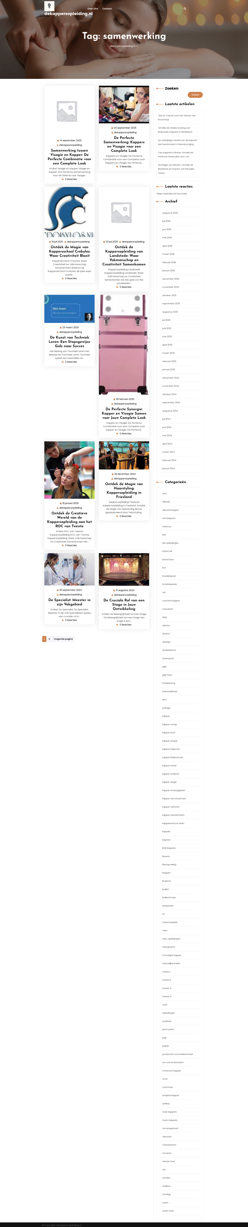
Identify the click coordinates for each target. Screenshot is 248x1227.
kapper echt (168, 732)
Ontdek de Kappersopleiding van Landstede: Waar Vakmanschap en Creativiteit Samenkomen (124, 255)
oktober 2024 (169, 394)
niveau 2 (166, 979)
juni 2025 (166, 328)
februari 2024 (169, 460)
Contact (107, 8)
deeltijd (166, 641)
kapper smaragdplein (173, 790)
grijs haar (167, 674)
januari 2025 (168, 369)
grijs (164, 666)
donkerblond (169, 650)
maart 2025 (168, 352)
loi (163, 913)
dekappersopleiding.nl (68, 13)
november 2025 (170, 287)
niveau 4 (166, 996)
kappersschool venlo (173, 823)
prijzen (165, 1045)
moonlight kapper (171, 955)
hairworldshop (169, 691)
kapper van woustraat (174, 798)
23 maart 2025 (70, 328)
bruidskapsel (169, 575)
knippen (166, 872)
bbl (164, 534)
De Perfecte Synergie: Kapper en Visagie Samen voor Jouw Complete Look (124, 414)
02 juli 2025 (112, 242)
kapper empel (169, 740)
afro (164, 493)
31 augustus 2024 (125, 590)
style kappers (169, 1111)
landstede (167, 905)
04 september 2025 (125, 128)
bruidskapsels (169, 584)
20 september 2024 (70, 590)
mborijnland (168, 946)
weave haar (168, 1161)
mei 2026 (167, 237)
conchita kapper (171, 600)
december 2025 (170, 278)
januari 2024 (168, 468)
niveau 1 (166, 971)
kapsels (166, 831)
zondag (166, 1194)
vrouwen (166, 1153)
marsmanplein (170, 922)
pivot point (168, 1029)
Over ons (92, 8)
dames (166, 625)
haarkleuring (168, 683)
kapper (166, 716)
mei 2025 (167, 336)
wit (163, 1169)
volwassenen (169, 1144)
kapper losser (169, 765)
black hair (167, 551)
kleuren (166, 856)
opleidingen (168, 1012)
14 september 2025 (71, 141)
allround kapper (170, 509)
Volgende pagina (63, 639)
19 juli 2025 (57, 242)
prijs (164, 1037)
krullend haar (169, 897)
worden (166, 1177)
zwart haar (168, 1210)
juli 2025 (166, 319)
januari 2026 (168, 270)
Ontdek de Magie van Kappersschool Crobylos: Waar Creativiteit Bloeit (69, 251)
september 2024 (171, 402)
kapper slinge (169, 781)
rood (164, 1078)
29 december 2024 (125, 474)
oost (164, 1004)
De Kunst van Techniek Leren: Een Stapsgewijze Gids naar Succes (69, 342)
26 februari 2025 (125, 399)
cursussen (167, 608)
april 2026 (167, 245)
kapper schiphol (170, 773)
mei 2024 (167, 435)
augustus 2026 (170, 212)
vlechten (167, 1136)
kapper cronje (169, 724)
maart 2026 (168, 254)
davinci (166, 633)
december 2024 (170, 377)
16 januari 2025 (70, 503)
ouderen (166, 1021)
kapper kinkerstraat (172, 757)
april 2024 (167, 443)
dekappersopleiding (70, 145)
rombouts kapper (171, 1070)
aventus (166, 526)
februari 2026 (169, 262)
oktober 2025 (169, 295)
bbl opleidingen (170, 542)
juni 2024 (166, 427)
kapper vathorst (171, 806)
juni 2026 (166, 229)
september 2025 (171, 303)
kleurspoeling (169, 864)
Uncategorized (170, 1128)
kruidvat (166, 880)
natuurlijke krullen (171, 963)
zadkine (166, 1186)
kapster (166, 839)
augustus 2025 (170, 311)
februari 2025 (169, 361)
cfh (164, 592)
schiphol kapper (170, 1095)
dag (164, 617)
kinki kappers (169, 847)
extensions (168, 658)
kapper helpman (171, 749)
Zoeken (171, 88)
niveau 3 (166, 988)
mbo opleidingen (171, 938)
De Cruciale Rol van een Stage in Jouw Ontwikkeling (124, 605)
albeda (166, 501)
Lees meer (68, 110)
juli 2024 (166, 418)
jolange (166, 707)
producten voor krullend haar (177, 1054)
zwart (165, 1202)
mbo (164, 930)
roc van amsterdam (173, 1062)
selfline (166, 1103)
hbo (164, 699)
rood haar (167, 1087)
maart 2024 (168, 451)
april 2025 (167, 344)
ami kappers (169, 518)
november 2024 (170, 385)
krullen (165, 889)
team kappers (170, 1120)
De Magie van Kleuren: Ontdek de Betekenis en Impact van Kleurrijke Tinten (176, 169)
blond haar (168, 559)
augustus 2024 (170, 410)
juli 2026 (166, 221)
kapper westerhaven (173, 814)
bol (164, 567)
